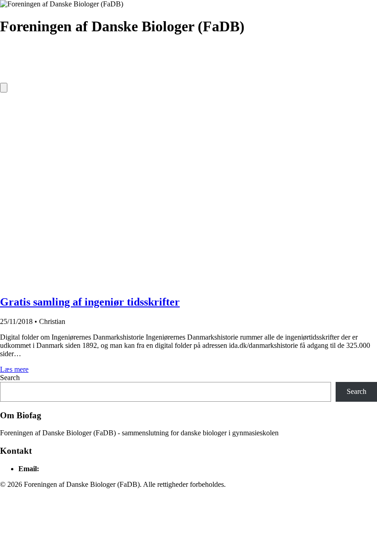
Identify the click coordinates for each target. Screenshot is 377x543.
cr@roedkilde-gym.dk (73, 469)
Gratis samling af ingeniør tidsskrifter (90, 302)
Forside (18, 54)
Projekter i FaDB (332, 54)
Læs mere (14, 369)
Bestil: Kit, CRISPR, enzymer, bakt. (150, 54)
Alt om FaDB (64, 54)
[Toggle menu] (3, 87)
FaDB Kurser (272, 54)
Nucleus (104, 73)
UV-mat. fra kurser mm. (41, 73)
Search (10, 377)
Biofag (227, 54)
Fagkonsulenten (155, 73)
